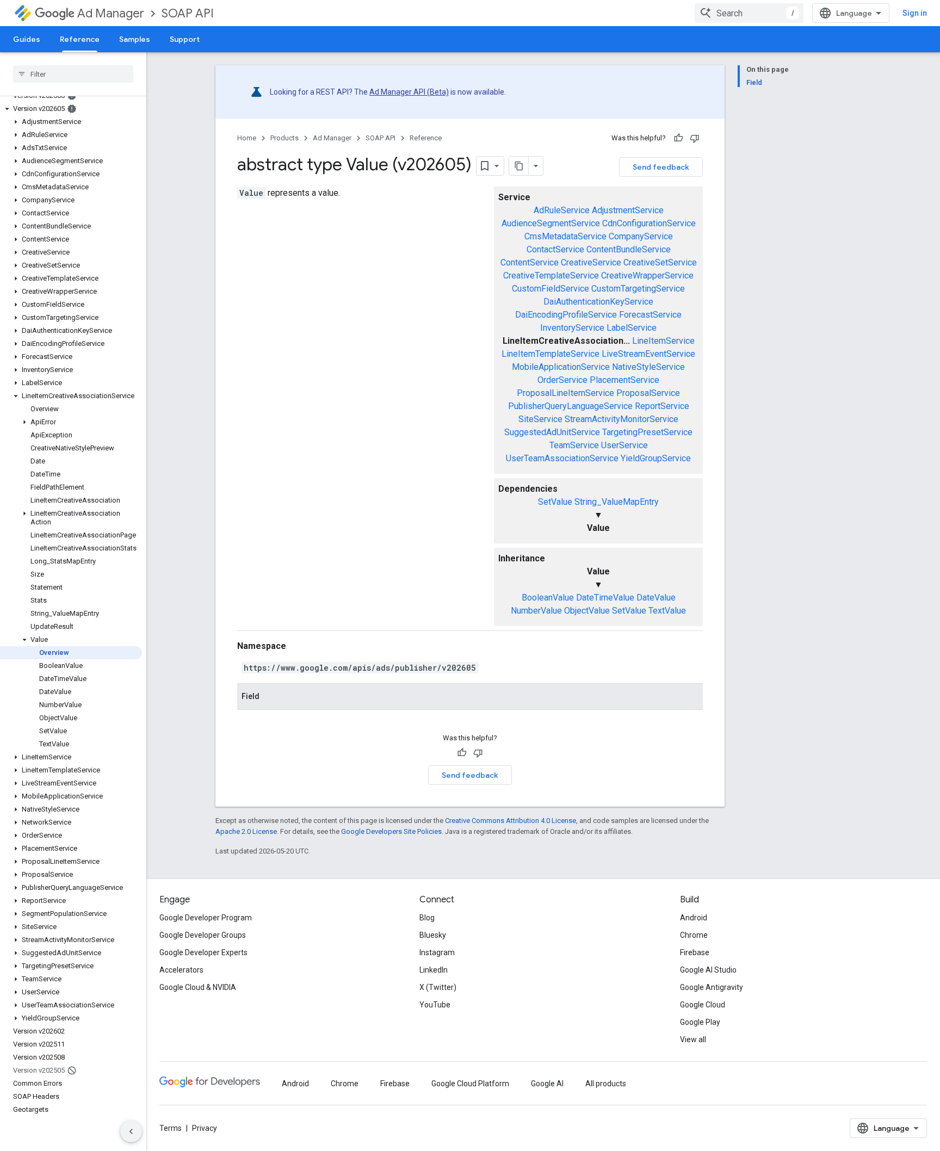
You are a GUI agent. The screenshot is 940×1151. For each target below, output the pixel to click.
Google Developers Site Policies (391, 831)
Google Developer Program (205, 917)
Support (185, 39)
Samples (134, 39)
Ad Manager (110, 13)
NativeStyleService (648, 367)
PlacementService (624, 380)
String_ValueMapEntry (616, 502)
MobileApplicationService (561, 367)
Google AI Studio (708, 970)
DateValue (656, 597)
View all (693, 1039)
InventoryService (572, 328)
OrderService (562, 380)
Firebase (694, 952)
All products (605, 1083)
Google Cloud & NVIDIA (197, 987)
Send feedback (661, 167)
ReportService (662, 406)
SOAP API (188, 13)
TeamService (574, 445)
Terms (170, 1128)
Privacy (204, 1128)
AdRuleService (562, 210)
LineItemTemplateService (550, 354)
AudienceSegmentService (551, 223)
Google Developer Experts (203, 952)
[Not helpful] (695, 138)
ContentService (529, 262)
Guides (26, 39)
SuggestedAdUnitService (552, 432)
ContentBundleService (628, 249)
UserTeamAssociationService (562, 458)
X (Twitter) (437, 987)
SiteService (540, 419)
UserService (624, 445)
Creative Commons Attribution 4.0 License (510, 820)
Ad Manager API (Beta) (409, 92)
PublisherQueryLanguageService (570, 406)
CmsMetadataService (565, 236)
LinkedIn (433, 970)
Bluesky (432, 935)
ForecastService (650, 315)
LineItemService (663, 341)
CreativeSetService (660, 262)
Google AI (547, 1083)
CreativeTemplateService (551, 275)
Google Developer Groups (202, 935)
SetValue (555, 502)
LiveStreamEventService (648, 354)
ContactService (555, 249)
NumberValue (536, 610)
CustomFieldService (550, 288)
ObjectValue (587, 610)
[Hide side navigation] (131, 1131)
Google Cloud (702, 1004)
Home (246, 138)
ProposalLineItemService (565, 393)
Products (284, 138)
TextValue (667, 610)
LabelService (632, 328)
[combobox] (749, 13)
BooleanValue (548, 597)
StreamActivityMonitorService (621, 419)
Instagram (437, 952)
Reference (80, 39)
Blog (427, 917)
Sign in (914, 13)
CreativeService (591, 262)
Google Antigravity (711, 987)
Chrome (694, 935)
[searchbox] (73, 74)
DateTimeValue (605, 597)
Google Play (700, 1022)
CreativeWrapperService (647, 275)
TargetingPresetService (647, 432)
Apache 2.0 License (246, 831)
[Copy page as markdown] (519, 166)
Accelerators (181, 970)
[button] (71, 108)
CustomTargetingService (638, 288)
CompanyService (641, 236)
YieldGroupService (656, 458)
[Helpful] (678, 138)
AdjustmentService (628, 210)
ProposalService (648, 393)
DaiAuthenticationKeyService (598, 301)
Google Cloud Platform (470, 1083)
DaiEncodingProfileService (566, 315)
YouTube (434, 1004)
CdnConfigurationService (649, 223)
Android (693, 917)
